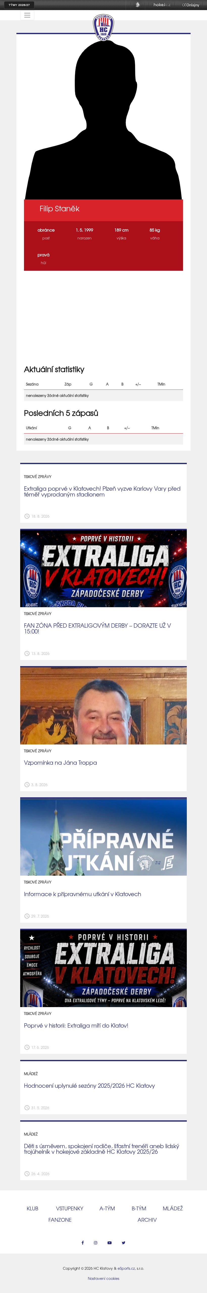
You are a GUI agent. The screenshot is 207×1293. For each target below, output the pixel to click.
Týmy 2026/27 (19, 5)
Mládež (173, 1208)
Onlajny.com (190, 5)
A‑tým (107, 1208)
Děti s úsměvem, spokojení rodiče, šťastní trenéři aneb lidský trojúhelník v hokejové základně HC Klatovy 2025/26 (101, 1149)
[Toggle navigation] (27, 15)
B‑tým (139, 1208)
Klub (32, 1208)
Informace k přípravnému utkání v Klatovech (82, 894)
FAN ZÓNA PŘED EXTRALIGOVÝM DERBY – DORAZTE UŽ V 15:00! (97, 628)
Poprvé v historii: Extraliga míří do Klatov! (76, 1025)
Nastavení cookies (103, 1278)
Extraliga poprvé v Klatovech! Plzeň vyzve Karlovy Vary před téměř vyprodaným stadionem (102, 491)
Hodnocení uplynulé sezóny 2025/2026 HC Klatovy (89, 1085)
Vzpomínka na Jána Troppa (60, 762)
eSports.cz (126, 1268)
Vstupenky (69, 1208)
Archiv (147, 1219)
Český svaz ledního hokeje (138, 5)
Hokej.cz (162, 5)
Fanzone (60, 1219)
